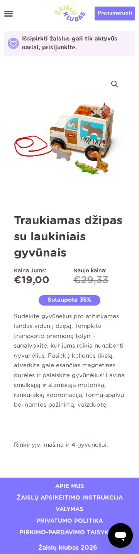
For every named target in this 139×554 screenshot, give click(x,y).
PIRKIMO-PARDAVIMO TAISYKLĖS (70, 532)
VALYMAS (69, 509)
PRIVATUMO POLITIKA (69, 521)
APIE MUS (69, 486)
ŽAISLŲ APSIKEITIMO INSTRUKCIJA (70, 498)
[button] (8, 13)
